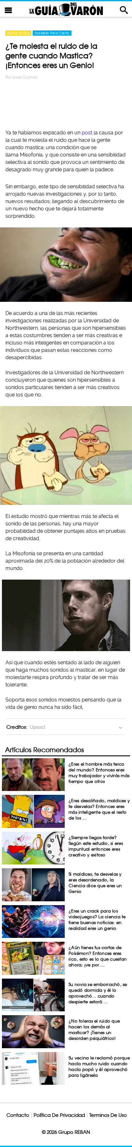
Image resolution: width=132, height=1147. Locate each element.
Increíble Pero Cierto (52, 33)
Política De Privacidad (59, 1115)
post (88, 133)
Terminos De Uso (108, 1115)
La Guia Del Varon (66, 9)
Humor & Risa (18, 33)
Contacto (17, 1115)
